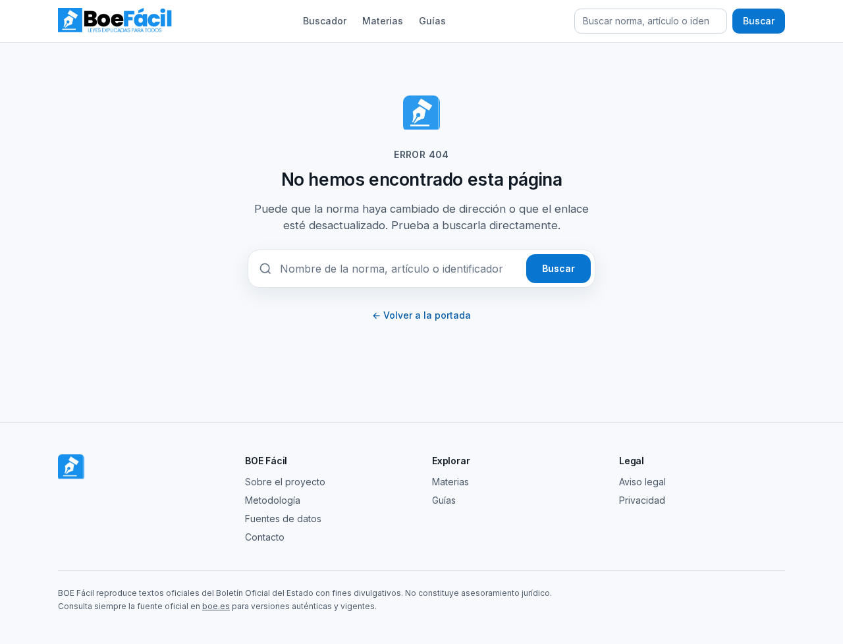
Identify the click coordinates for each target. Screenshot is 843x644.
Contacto (265, 537)
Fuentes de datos (283, 518)
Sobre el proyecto (285, 481)
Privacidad (642, 500)
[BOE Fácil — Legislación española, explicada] (116, 21)
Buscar (759, 20)
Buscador (324, 20)
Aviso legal (642, 481)
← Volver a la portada (421, 315)
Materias (382, 20)
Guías (432, 20)
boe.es (216, 606)
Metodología (272, 500)
